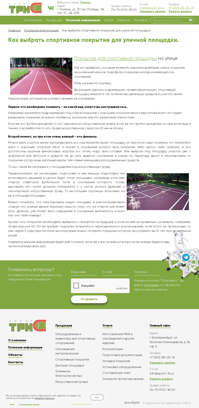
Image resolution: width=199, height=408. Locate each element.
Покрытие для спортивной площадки (115, 58)
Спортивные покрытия (72, 359)
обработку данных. (45, 398)
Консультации (112, 349)
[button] (85, 2)
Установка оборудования (121, 367)
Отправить (89, 299)
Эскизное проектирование (123, 379)
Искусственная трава (71, 382)
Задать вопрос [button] (180, 11)
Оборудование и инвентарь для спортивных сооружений (75, 338)
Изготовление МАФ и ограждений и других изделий (118, 338)
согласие (151, 285)
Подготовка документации (122, 355)
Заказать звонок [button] (153, 11)
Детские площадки (69, 365)
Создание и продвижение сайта (166, 403)
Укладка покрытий (116, 361)
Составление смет (116, 373)
